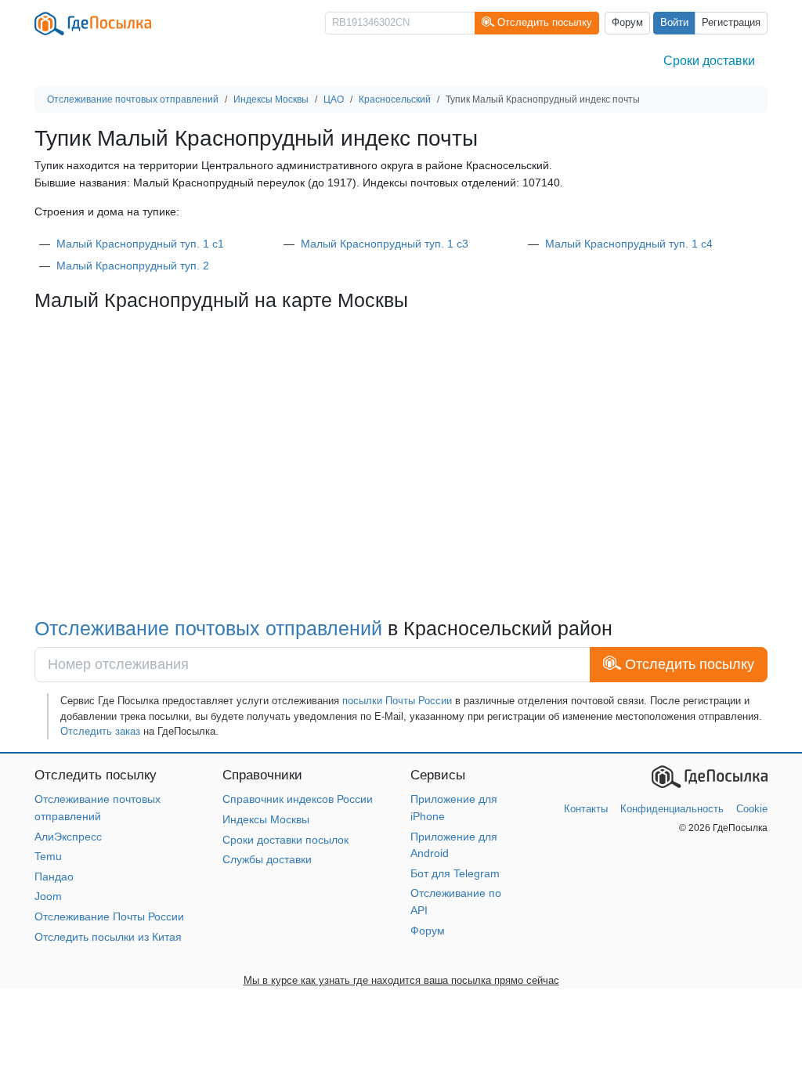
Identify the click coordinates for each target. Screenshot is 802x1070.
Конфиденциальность (672, 809)
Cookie (752, 809)
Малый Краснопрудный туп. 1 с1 (140, 243)
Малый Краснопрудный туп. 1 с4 (629, 243)
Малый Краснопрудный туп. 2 (132, 265)
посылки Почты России (397, 701)
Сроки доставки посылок (285, 839)
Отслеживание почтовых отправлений (208, 628)
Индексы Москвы (265, 819)
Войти (674, 22)
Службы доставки (267, 859)
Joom (48, 896)
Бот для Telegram (455, 873)
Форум (627, 22)
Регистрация (731, 22)
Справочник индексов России (297, 799)
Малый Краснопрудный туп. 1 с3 (384, 243)
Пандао (54, 876)
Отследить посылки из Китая (108, 937)
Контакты (586, 809)
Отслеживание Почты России (109, 916)
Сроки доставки (709, 60)
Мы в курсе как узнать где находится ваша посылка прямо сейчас (401, 980)
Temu (48, 856)
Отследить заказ (100, 731)
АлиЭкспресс (68, 836)
